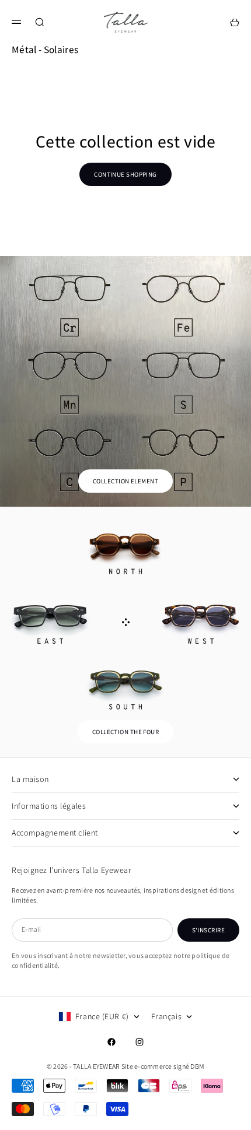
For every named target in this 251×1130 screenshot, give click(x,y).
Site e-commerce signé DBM (163, 1066)
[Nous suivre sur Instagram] (139, 1042)
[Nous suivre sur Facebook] (111, 1042)
